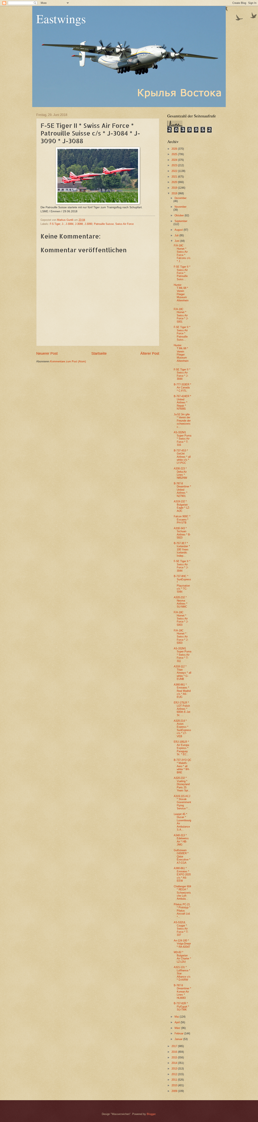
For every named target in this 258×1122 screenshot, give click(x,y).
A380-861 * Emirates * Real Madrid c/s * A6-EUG (182, 691)
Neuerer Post (47, 353)
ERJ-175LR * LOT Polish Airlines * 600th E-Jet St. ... (182, 709)
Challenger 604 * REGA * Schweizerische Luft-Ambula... (182, 892)
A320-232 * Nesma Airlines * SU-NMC (180, 602)
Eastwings (61, 19)
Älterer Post (149, 353)
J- (63, 223)
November (180, 206)
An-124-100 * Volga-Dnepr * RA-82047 (182, 943)
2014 (175, 1062)
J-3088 (79, 223)
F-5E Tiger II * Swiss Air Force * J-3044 (182, 374)
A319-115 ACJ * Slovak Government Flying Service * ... (182, 802)
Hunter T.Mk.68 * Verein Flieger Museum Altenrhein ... (181, 294)
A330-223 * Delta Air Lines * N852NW (180, 473)
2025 (175, 154)
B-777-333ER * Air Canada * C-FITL (182, 387)
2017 (175, 1046)
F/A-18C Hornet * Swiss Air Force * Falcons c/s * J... (182, 253)
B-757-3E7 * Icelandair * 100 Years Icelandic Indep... (182, 549)
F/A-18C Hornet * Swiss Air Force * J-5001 (181, 315)
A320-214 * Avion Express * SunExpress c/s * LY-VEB (182, 728)
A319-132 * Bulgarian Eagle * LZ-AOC (182, 506)
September (181, 221)
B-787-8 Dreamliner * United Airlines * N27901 (182, 489)
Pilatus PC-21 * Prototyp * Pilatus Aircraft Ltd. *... (182, 910)
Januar (179, 1039)
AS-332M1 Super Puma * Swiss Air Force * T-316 (182, 438)
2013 (175, 1068)
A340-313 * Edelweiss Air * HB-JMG (181, 840)
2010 (175, 1085)
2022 (175, 170)
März (178, 1027)
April (178, 1022)
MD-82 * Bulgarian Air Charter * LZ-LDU (182, 957)
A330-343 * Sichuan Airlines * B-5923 (182, 533)
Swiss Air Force (124, 223)
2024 (175, 159)
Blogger (151, 1114)
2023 (175, 165)
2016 (175, 1051)
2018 (175, 193)
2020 (175, 182)
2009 (175, 1091)
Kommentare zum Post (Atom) (68, 361)
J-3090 (88, 223)
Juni (177, 240)
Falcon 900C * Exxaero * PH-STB (182, 519)
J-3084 (69, 223)
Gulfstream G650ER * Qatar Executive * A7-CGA (182, 856)
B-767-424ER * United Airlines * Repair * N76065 (182, 402)
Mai (177, 1016)
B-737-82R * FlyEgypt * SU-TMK (181, 1006)
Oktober (180, 215)
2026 (175, 148)
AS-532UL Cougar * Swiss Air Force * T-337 (181, 928)
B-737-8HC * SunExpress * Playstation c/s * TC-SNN (182, 584)
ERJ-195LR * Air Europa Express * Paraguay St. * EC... (181, 748)
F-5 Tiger (55, 223)
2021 (175, 176)
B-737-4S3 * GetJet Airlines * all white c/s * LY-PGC (182, 457)
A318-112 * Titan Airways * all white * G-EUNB (182, 672)
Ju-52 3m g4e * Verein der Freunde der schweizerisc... (182, 420)
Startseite (99, 353)
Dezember (180, 198)
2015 (175, 1057)
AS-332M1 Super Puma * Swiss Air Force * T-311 (182, 654)
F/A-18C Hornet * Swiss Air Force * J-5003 (181, 618)
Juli (177, 235)
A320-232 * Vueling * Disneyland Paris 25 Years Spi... (182, 784)
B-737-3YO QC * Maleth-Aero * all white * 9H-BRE (182, 766)
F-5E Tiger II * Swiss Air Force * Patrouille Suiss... (182, 273)
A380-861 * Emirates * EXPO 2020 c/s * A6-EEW (182, 874)
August (179, 229)
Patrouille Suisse (104, 223)
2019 (175, 187)
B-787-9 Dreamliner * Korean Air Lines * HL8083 (182, 991)
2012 (175, 1074)
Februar (179, 1033)
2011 (175, 1079)
